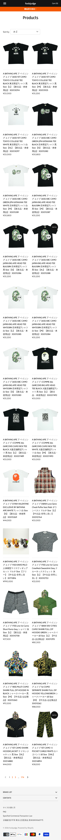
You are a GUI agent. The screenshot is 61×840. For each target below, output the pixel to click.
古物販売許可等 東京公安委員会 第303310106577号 (23, 820)
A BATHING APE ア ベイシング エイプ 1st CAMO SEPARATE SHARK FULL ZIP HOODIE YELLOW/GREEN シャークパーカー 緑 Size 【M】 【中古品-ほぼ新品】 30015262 (45, 693)
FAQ (4, 812)
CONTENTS (7, 798)
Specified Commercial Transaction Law (17, 816)
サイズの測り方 (9, 808)
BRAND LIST (7, 792)
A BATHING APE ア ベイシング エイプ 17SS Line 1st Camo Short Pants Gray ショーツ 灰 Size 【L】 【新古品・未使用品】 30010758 (16, 629)
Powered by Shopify (25, 828)
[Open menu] (5, 4)
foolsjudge (13, 828)
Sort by (6, 31)
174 (22, 777)
